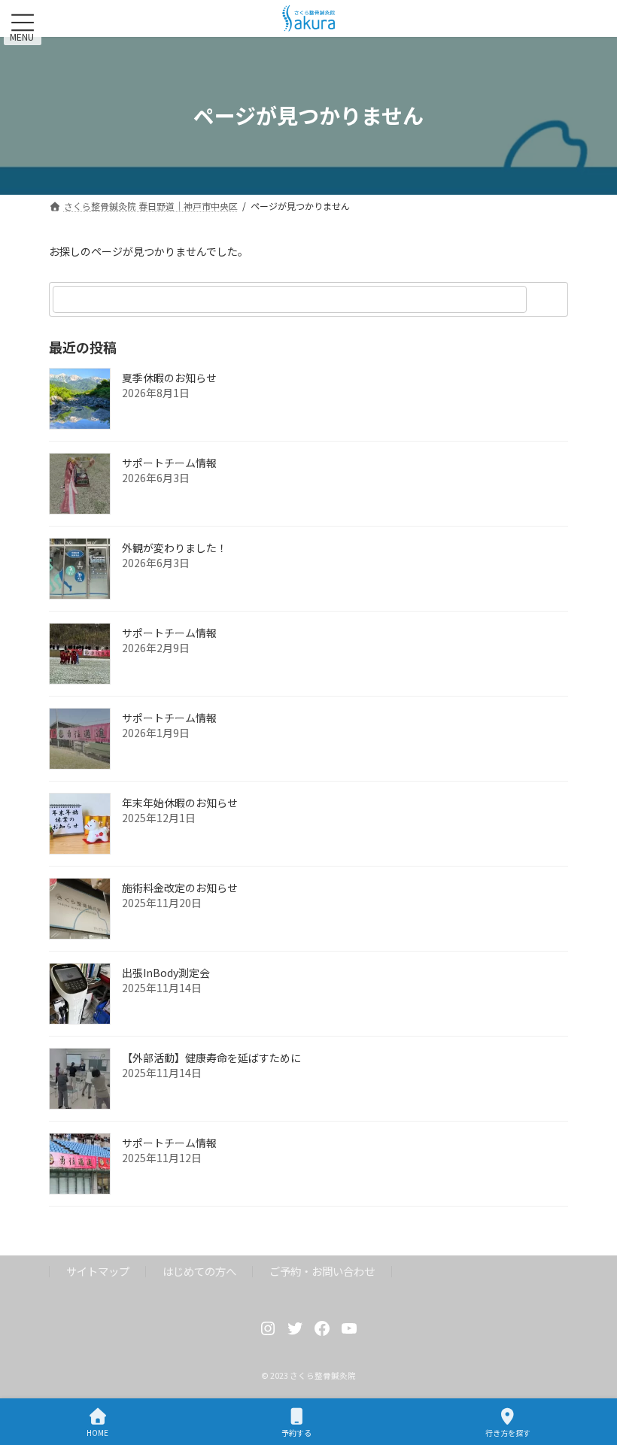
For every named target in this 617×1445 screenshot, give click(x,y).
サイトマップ (97, 1271)
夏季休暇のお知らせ (169, 377)
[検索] (549, 299)
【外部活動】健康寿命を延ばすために (211, 1057)
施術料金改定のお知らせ (180, 887)
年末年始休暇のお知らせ (180, 802)
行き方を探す (507, 1432)
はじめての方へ (199, 1271)
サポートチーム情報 (169, 462)
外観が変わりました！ (174, 547)
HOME (97, 1432)
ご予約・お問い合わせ (322, 1271)
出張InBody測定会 (166, 972)
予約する (296, 1432)
